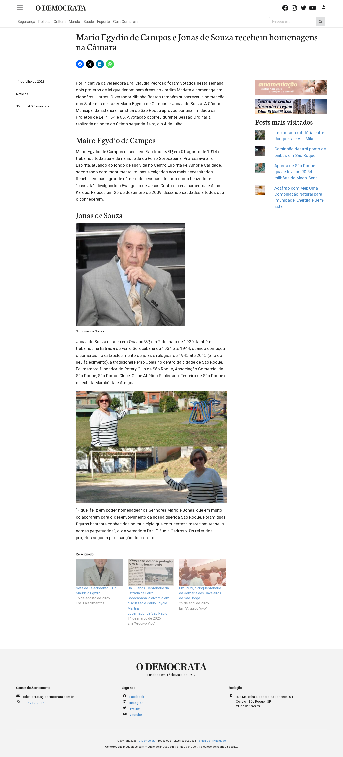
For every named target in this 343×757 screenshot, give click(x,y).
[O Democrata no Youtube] (313, 7)
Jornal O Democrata (35, 106)
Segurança (26, 21)
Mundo (74, 21)
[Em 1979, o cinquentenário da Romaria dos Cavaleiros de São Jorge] (202, 572)
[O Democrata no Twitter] (304, 7)
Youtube (135, 715)
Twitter (134, 709)
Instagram (136, 703)
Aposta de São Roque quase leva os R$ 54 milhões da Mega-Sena (296, 171)
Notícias (22, 94)
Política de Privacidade (211, 740)
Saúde (89, 21)
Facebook (136, 697)
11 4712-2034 (34, 703)
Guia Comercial (125, 21)
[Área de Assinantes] (324, 7)
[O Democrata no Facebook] (285, 7)
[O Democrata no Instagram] (295, 7)
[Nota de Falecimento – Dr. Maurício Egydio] (99, 572)
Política (44, 21)
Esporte (103, 21)
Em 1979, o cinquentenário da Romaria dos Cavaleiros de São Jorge (200, 593)
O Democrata (147, 740)
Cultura (60, 21)
